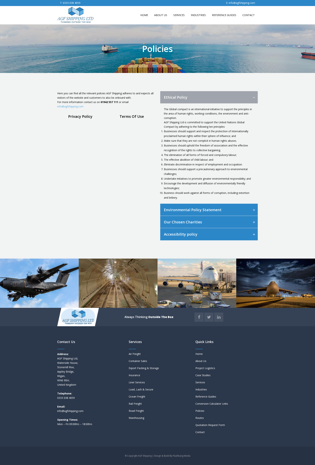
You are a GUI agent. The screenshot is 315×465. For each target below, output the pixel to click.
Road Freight (136, 410)
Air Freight (135, 354)
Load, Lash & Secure (141, 389)
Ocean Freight (137, 396)
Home (199, 354)
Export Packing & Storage (144, 368)
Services (200, 382)
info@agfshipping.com (242, 3)
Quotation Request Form (210, 425)
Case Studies (203, 375)
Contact (200, 432)
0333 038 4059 (71, 3)
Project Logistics (205, 368)
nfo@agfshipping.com (70, 411)
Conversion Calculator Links (211, 403)
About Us (200, 361)
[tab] (209, 97)
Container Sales (138, 361)
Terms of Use (132, 116)
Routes (199, 418)
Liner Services (137, 382)
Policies (199, 410)
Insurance (134, 375)
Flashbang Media (181, 455)
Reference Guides (205, 396)
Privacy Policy (80, 116)
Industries (201, 389)
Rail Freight (135, 403)
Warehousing (136, 418)
